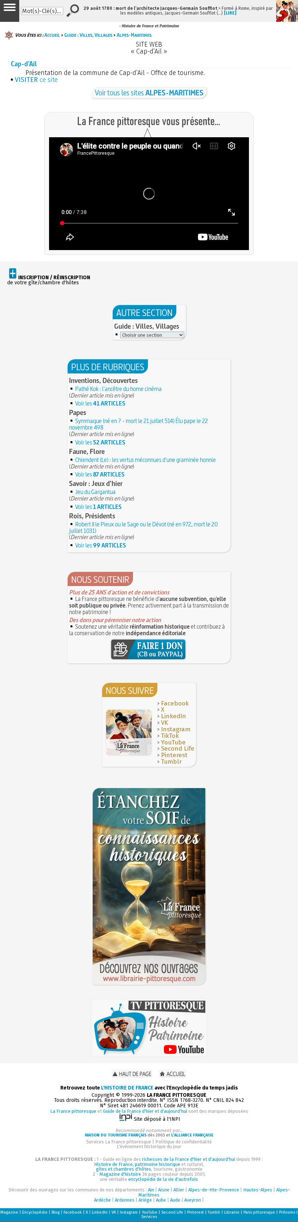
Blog (56, 1212)
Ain (151, 1190)
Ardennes (124, 1200)
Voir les (100, 403)
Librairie (231, 1212)
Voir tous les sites (149, 93)
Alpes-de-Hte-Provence (213, 1190)
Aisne (163, 1190)
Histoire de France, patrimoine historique (137, 1164)
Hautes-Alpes (257, 1190)
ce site (36, 80)
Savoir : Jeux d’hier (95, 483)
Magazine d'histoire (120, 1174)
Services (149, 1216)
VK (164, 723)
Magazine (9, 1212)
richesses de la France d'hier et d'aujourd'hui (188, 1159)
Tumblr (171, 762)
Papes (77, 412)
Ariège (145, 1200)
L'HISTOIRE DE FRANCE (127, 1088)
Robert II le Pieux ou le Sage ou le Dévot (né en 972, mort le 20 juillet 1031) (143, 527)
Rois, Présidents (92, 516)
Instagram (175, 729)
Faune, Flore (87, 451)
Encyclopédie (35, 1212)
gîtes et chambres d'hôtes (123, 1169)
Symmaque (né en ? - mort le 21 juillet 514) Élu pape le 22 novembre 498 (138, 424)
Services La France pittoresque (118, 1141)
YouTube (173, 742)
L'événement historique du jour (149, 1146)
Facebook (175, 703)
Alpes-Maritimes (134, 35)
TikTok (170, 736)
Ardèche (102, 1200)
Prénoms (287, 1212)
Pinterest (174, 755)
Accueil (52, 35)
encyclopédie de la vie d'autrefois (163, 1179)
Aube (161, 1200)
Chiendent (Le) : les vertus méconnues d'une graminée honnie (145, 460)
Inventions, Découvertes (103, 380)
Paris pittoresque (259, 1212)
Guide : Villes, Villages (88, 35)
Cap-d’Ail (24, 63)
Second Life (177, 748)
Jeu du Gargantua (95, 492)
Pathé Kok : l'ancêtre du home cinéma (118, 389)
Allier (178, 1190)
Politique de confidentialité (183, 1141)
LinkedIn (173, 716)
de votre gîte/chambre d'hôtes (48, 280)
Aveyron (192, 1200)
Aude (175, 1200)
